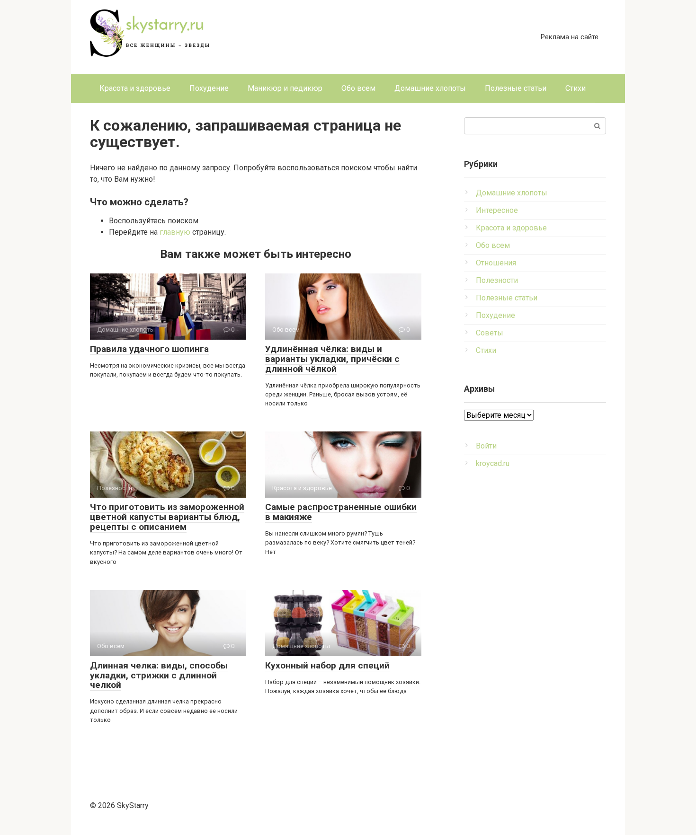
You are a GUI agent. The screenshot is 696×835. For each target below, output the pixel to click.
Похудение (209, 88)
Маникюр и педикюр (285, 88)
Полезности (497, 280)
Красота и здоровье (134, 88)
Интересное (497, 210)
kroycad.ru (492, 463)
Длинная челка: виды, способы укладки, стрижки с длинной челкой (159, 675)
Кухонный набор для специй (327, 665)
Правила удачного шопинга (149, 348)
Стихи (575, 88)
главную (175, 232)
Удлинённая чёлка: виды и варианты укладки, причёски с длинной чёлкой (332, 358)
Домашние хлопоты (430, 88)
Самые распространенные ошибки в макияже (341, 511)
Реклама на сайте (569, 37)
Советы (489, 332)
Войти (486, 445)
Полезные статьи (515, 88)
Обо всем (358, 88)
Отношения (496, 262)
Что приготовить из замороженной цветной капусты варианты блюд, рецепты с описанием (167, 516)
